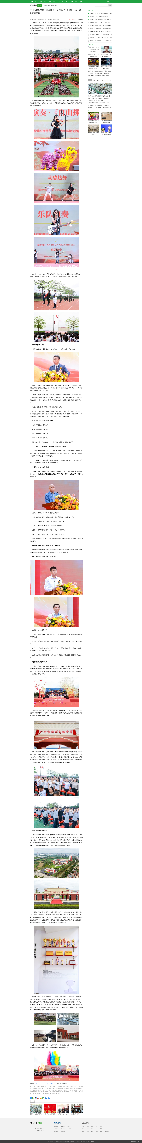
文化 (72, 1)
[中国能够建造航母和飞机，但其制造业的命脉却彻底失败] (100, 93)
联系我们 (83, 1141)
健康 (81, 1)
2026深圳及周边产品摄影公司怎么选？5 (100, 16)
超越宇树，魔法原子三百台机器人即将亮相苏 (101, 34)
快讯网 (52, 5)
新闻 (38, 1128)
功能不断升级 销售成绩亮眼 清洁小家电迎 (106, 121)
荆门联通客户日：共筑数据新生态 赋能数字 (99, 105)
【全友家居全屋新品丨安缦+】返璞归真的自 (99, 75)
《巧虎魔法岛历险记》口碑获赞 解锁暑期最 (93, 121)
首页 (32, 1)
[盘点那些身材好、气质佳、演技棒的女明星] (106, 49)
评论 (71, 19)
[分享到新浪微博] (38, 1098)
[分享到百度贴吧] (46, 1098)
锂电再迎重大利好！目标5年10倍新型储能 (93, 55)
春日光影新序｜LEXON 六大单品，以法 (100, 22)
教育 (56, 5)
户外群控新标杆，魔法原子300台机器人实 (100, 25)
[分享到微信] (33, 1098)
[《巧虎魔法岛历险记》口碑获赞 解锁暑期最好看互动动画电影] (93, 116)
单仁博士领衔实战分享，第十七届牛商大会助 (101, 40)
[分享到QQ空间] (41, 1098)
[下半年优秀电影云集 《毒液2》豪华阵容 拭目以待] (106, 61)
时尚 (41, 1)
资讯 (36, 1)
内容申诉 (77, 1141)
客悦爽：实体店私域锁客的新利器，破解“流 (99, 96)
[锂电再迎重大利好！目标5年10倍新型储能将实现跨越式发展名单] (93, 49)
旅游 (54, 1)
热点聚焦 (56, 1126)
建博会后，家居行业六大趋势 (93, 133)
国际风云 (69, 1126)
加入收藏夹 (80, 19)
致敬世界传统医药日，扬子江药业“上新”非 (98, 103)
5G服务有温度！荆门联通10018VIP (96, 100)
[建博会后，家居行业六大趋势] (93, 128)
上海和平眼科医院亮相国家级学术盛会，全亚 (99, 71)
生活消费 (56, 1129)
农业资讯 (69, 1129)
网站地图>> (107, 1131)
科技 (43, 1128)
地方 (101, 1131)
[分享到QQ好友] (36, 1098)
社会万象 (63, 1129)
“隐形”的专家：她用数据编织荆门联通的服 (98, 98)
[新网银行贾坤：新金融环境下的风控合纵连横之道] (106, 128)
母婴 (76, 1)
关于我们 (67, 1141)
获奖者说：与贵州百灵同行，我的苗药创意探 (99, 107)
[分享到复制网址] (49, 1098)
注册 (111, 1)
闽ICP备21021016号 (90, 1141)
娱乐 (45, 1)
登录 (108, 1)
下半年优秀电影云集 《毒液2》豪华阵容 (106, 67)
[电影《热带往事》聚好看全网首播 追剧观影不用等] (93, 61)
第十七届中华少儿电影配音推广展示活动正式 (99, 73)
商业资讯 (63, 1126)
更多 (43, 1130)
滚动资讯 (63, 1131)
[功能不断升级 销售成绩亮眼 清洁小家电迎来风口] (106, 116)
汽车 (58, 1)
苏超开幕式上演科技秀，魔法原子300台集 (100, 28)
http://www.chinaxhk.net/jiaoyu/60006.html (46, 1083)
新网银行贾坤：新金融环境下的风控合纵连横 (106, 133)
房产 (63, 1)
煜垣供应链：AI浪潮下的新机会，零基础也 (101, 37)
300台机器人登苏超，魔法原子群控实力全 (100, 31)
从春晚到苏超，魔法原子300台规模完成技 (100, 19)
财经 (50, 1)
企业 (97, 1131)
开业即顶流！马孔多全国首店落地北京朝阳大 (101, 13)
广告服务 (72, 1141)
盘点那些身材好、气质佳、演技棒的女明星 (106, 55)
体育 (67, 1)
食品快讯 (56, 1131)
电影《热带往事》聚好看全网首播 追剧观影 (93, 67)
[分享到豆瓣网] (43, 1098)
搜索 (110, 5)
